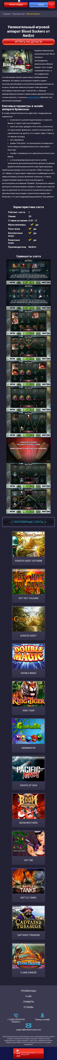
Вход (41, 5)
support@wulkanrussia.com (28, 1030)
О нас (28, 996)
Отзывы (28, 1007)
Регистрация (16, 5)
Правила (28, 1001)
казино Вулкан (33, 97)
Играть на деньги (28, 41)
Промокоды (28, 991)
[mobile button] (51, 4)
